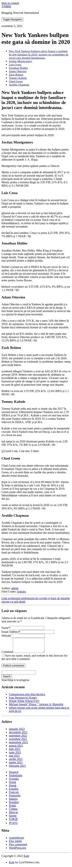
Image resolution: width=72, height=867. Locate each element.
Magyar (13, 812)
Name (5, 627)
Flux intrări (15, 841)
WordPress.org (17, 847)
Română (14, 802)
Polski (12, 805)
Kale (26, 856)
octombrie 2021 (18, 738)
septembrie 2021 (18, 742)
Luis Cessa (15, 64)
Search (7, 676)
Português (14, 795)
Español (13, 788)
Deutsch (13, 772)
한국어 (13, 823)
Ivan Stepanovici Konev (23, 697)
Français (14, 792)
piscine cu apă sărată (13, 601)
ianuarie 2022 (17, 728)
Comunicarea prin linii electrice (27, 694)
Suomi (12, 815)
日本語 (13, 819)
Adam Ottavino (18, 71)
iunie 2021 (15, 752)
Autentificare (16, 837)
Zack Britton (16, 74)
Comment (7, 651)
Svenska (14, 778)
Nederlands (15, 775)
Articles (21, 591)
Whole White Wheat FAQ (24, 701)
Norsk (12, 782)
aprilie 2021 (16, 759)
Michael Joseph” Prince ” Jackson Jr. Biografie (36, 704)
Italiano (13, 798)
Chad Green (16, 81)
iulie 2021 (14, 749)
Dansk (12, 785)
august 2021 (16, 745)
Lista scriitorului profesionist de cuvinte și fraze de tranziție (35, 598)
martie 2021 (16, 762)
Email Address (10, 631)
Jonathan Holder (18, 67)
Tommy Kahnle (18, 77)
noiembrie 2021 (18, 735)
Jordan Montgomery (20, 61)
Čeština (13, 808)
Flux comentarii (18, 844)
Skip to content (10, 3)
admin (14, 588)
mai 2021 (14, 755)
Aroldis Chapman (19, 84)
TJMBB (6, 6)
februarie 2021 (17, 765)
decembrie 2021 (18, 732)
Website (6, 635)
